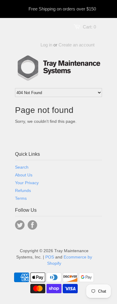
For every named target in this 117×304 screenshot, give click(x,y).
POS (49, 257)
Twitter (20, 225)
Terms (21, 198)
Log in (46, 44)
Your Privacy (27, 182)
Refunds (23, 190)
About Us (23, 175)
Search (21, 167)
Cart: (89, 26)
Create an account (76, 44)
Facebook (32, 225)
